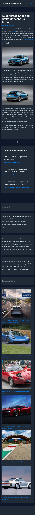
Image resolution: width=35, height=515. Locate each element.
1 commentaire (8, 187)
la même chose (28, 39)
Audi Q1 (14, 31)
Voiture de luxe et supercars (12, 162)
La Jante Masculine (11, 3)
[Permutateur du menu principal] (31, 3)
